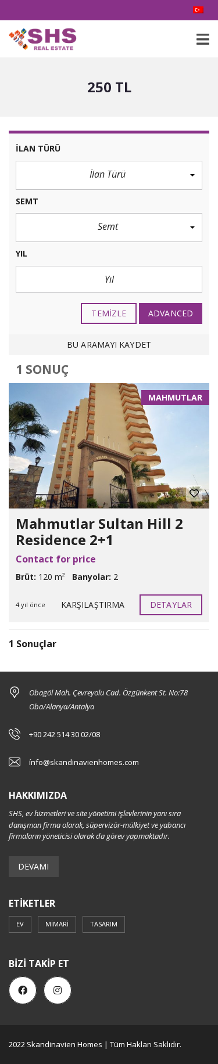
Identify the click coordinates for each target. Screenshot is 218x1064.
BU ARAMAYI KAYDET (109, 344)
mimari (57, 923)
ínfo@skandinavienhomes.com (84, 762)
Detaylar (171, 604)
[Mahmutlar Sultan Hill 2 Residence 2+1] (109, 445)
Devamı (33, 866)
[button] (109, 175)
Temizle (108, 313)
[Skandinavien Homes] (38, 39)
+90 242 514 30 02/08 (64, 734)
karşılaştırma (92, 604)
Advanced (170, 313)
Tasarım (103, 923)
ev (20, 923)
